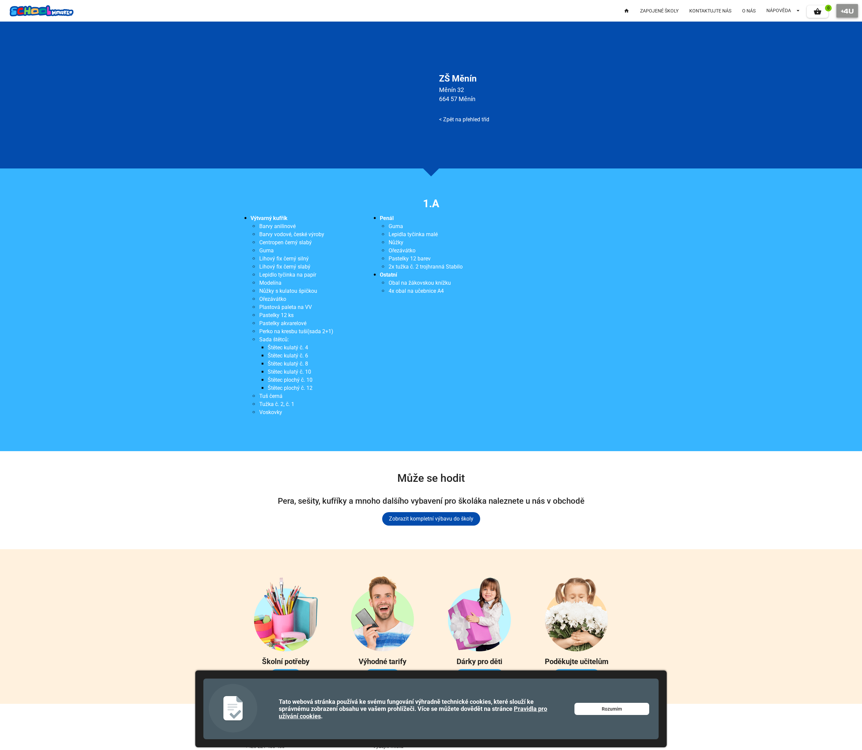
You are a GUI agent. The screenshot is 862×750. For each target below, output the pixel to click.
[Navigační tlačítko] (847, 11)
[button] (817, 11)
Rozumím (612, 709)
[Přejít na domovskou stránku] (41, 11)
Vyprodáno (307, 360)
